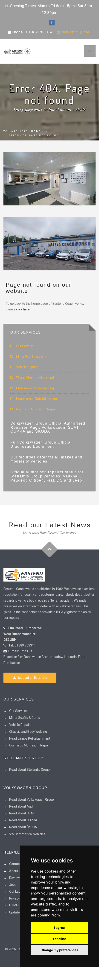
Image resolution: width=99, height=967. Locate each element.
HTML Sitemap (20, 905)
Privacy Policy (19, 898)
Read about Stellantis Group (29, 769)
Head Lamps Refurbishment (36, 399)
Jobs (12, 884)
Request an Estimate (32, 677)
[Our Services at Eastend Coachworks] (49, 178)
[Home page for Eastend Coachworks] (17, 51)
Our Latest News (21, 891)
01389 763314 (39, 32)
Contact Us (17, 864)
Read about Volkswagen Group (31, 799)
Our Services (25, 346)
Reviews (15, 878)
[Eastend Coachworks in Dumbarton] (24, 574)
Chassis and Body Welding (35, 388)
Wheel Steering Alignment (35, 377)
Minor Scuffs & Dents (31, 356)
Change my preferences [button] (59, 950)
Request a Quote (74, 32)
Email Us (26, 651)
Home (36, 131)
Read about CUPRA (23, 820)
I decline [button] (59, 939)
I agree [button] (59, 927)
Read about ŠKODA (23, 827)
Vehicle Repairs (27, 367)
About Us (16, 871)
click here (23, 309)
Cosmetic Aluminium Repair (36, 409)
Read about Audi (21, 806)
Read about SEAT (22, 813)
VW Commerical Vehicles (27, 834)
